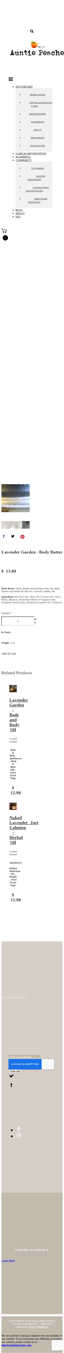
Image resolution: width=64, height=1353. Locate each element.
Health (38, 129)
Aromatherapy (37, 114)
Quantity (6, 613)
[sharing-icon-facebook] (3, 537)
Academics (23, 156)
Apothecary (24, 86)
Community (24, 160)
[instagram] (19, 1136)
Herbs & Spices (37, 94)
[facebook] (19, 1129)
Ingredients (37, 122)
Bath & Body (37, 137)
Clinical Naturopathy (31, 153)
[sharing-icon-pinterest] (22, 537)
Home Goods (37, 145)
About (20, 213)
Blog (19, 209)
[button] (11, 79)
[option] (15, 498)
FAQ (18, 216)
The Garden (37, 168)
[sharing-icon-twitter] (12, 537)
